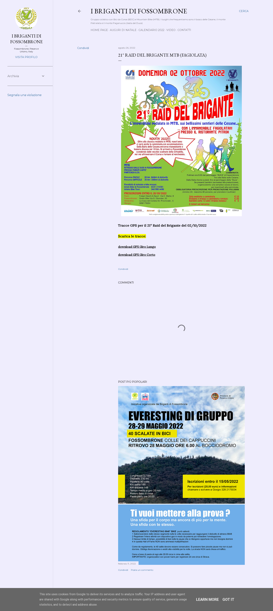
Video (171, 30)
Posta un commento (142, 570)
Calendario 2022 (151, 30)
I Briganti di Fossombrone (139, 11)
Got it (228, 599)
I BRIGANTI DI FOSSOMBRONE (26, 39)
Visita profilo (26, 57)
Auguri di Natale (123, 30)
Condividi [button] (83, 48)
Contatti (184, 30)
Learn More (207, 599)
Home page (99, 30)
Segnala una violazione (24, 95)
